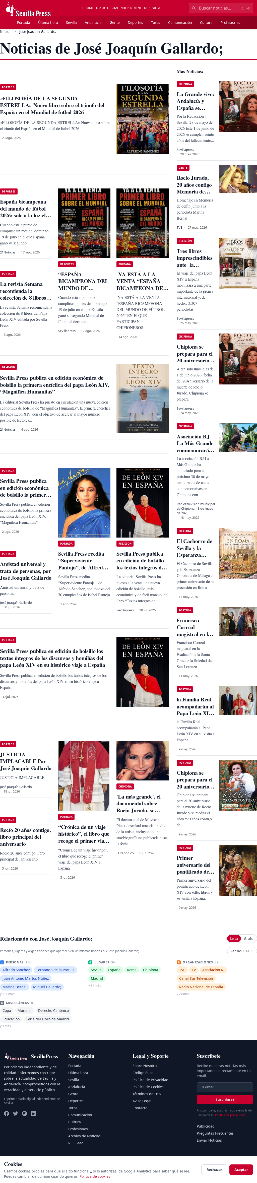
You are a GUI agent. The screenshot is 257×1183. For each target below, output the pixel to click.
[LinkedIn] (33, 1113)
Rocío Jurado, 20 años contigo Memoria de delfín (194, 188)
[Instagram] (24, 1113)
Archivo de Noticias (84, 1136)
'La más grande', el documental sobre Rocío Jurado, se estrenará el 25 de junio (138, 810)
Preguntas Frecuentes (215, 1133)
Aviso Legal (142, 1100)
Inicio (4, 31)
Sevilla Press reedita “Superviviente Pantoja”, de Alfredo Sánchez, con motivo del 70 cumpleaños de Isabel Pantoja (82, 570)
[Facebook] (6, 1113)
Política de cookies (95, 1176)
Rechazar (214, 1169)
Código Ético (143, 1072)
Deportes (135, 22)
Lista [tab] (234, 938)
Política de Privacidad (150, 1079)
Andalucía (93, 22)
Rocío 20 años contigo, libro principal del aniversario (25, 837)
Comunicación (180, 22)
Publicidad (206, 1126)
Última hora (48, 22)
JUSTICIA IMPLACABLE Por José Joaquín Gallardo (25, 761)
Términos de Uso (147, 1093)
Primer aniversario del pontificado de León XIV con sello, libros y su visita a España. (195, 874)
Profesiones (230, 22)
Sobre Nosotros (145, 1065)
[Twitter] (15, 1113)
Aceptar (241, 1169)
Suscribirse (225, 1099)
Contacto (140, 1107)
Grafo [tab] (248, 938)
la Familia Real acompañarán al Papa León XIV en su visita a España (195, 713)
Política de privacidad (230, 1115)
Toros (155, 22)
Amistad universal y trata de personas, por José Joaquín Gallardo (25, 571)
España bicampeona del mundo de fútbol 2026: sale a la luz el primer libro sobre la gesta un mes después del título (24, 218)
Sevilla (71, 22)
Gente (115, 22)
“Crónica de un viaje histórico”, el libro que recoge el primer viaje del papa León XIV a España (83, 841)
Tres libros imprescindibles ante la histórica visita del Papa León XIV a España (195, 268)
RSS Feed (76, 1143)
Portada (23, 22)
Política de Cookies (148, 1086)
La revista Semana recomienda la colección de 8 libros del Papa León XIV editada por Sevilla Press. (23, 301)
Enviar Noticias (209, 1140)
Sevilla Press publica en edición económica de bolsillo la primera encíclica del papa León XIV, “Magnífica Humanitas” (25, 498)
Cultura (206, 22)
